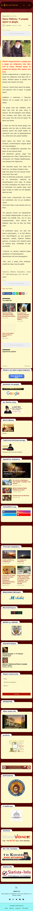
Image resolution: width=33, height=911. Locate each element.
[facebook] (9, 511)
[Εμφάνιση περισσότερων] (26, 293)
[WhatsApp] (17, 293)
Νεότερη (5, 366)
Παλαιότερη (27, 366)
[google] (9, 517)
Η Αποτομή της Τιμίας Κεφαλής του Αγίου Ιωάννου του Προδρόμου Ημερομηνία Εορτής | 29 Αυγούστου (8, 579)
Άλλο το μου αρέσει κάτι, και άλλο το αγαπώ (8, 335)
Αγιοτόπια (21, 905)
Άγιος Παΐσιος (13, 16)
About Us (11, 908)
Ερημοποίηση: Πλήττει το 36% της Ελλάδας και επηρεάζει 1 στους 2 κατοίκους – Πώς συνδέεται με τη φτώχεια (24, 579)
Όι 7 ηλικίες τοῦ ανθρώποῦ (21, 560)
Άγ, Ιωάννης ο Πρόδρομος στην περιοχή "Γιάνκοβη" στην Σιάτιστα (22, 482)
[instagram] (24, 511)
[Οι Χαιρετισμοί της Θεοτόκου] (7, 498)
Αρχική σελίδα (5, 16)
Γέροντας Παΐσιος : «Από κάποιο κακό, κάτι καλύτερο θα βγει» (9, 314)
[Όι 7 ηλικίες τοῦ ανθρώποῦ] (24, 554)
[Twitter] (14, 293)
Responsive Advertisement (16, 33)
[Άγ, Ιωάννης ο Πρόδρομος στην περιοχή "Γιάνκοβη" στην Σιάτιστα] (7, 482)
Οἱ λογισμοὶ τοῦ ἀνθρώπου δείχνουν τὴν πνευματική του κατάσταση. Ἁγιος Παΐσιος (23, 316)
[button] (2, 5)
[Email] (23, 293)
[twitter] (9, 514)
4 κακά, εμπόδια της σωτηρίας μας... (8, 560)
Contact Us (18, 908)
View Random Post (16, 376)
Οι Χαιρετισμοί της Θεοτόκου (21, 495)
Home (6, 908)
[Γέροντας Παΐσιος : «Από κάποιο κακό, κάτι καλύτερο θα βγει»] (9, 307)
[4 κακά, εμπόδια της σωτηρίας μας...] (9, 554)
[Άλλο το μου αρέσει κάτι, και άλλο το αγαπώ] (9, 328)
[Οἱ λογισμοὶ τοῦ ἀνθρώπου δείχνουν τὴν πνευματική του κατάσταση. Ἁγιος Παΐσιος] (24, 307)
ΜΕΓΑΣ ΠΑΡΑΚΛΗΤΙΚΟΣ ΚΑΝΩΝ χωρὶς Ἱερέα (20, 489)
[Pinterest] (20, 293)
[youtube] (24, 514)
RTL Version (25, 908)
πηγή (4, 277)
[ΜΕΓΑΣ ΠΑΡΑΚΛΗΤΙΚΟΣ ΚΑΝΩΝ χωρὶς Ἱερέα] (7, 490)
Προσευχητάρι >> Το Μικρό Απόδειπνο (14, 473)
